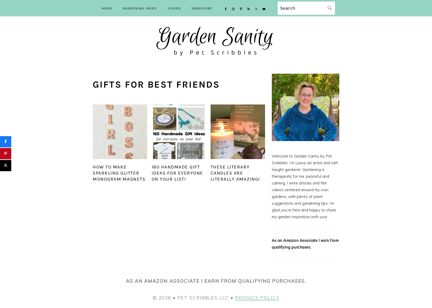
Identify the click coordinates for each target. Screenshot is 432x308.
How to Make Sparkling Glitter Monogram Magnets (119, 173)
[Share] (5, 141)
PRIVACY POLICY (257, 298)
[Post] (5, 165)
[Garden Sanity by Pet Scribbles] (216, 60)
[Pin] (5, 153)
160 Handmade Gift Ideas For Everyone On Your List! (177, 173)
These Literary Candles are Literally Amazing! (235, 173)
